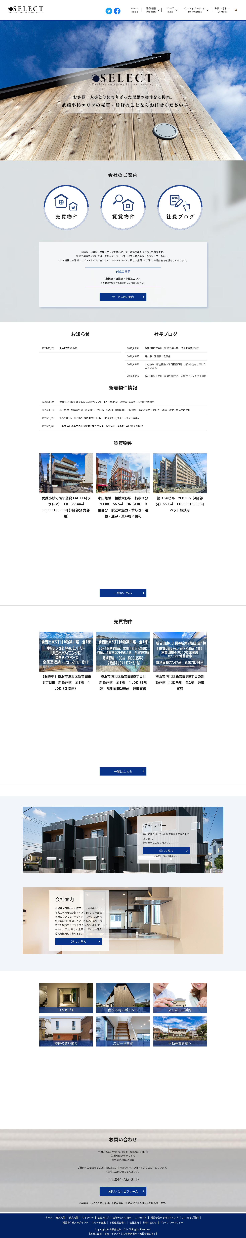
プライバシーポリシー (172, 1222)
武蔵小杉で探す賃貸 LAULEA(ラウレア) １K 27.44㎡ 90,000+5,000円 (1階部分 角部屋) (107, 401)
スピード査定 (99, 1222)
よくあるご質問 (190, 1217)
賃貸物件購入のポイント (75, 1222)
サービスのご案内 (123, 297)
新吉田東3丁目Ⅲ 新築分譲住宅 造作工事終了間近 (172, 348)
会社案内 (134, 1222)
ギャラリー (88, 1217)
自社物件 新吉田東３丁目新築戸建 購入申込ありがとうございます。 (175, 366)
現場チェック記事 (122, 1217)
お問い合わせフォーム (123, 1191)
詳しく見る (166, 850)
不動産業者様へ (117, 1222)
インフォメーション (195, 10)
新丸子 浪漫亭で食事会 (158, 356)
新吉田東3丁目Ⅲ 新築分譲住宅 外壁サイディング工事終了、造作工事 (175, 377)
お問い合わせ (222, 10)
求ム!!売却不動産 (69, 348)
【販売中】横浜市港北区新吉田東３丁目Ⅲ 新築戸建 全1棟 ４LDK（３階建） (101, 426)
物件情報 (151, 10)
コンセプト (141, 1217)
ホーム (135, 10)
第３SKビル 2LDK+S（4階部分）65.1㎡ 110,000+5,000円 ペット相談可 (99, 418)
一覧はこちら (123, 593)
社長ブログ (103, 1217)
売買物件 (60, 1217)
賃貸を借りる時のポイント (164, 1217)
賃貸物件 (73, 1217)
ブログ (170, 10)
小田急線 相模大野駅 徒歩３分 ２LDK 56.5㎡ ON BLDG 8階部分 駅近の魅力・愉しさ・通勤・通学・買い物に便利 (124, 410)
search (237, 10)
